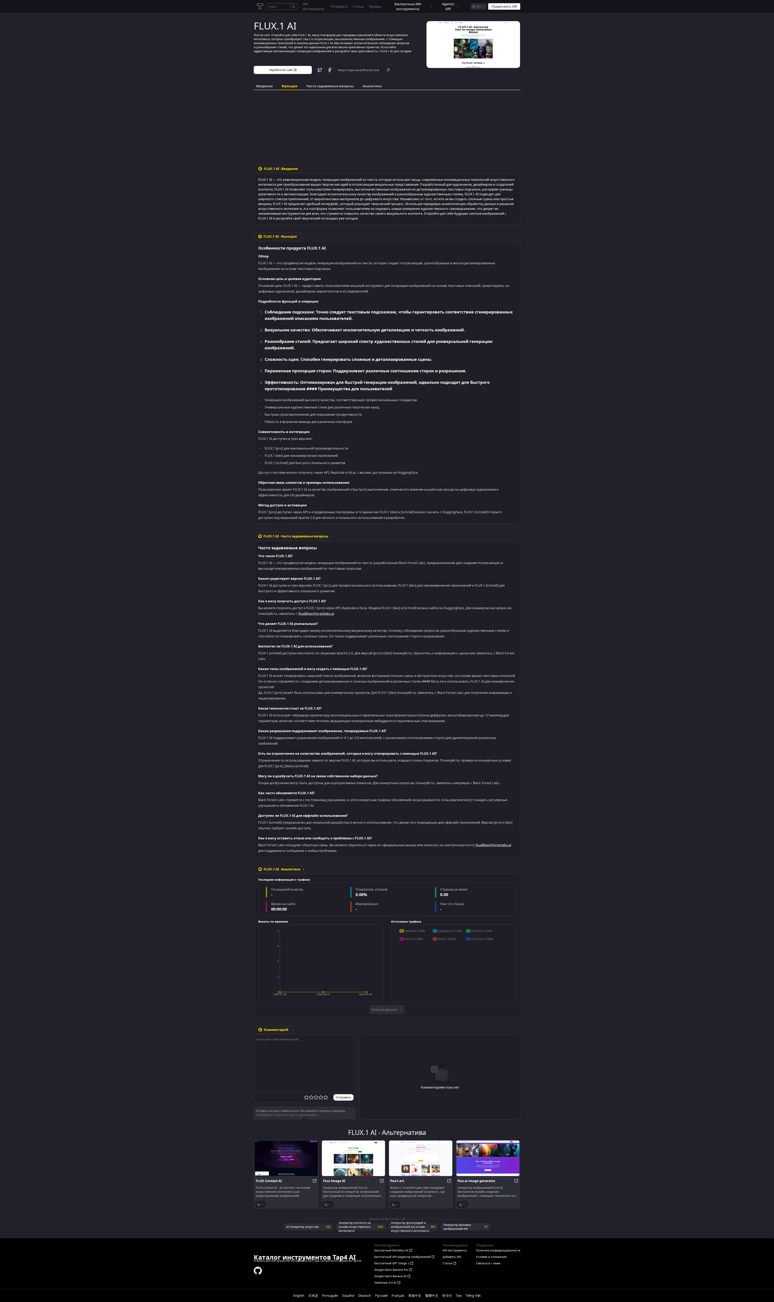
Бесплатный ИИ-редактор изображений (402, 1257)
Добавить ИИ (452, 1257)
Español (348, 1295)
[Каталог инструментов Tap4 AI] (260, 6)
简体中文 (414, 1295)
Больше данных (384, 1009)
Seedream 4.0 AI (385, 1282)
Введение (264, 86)
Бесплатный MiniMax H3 (391, 1250)
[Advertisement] (387, 124)
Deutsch (364, 1295)
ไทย (459, 1295)
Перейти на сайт (281, 70)
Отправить (339, 6)
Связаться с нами (488, 1263)
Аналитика (372, 86)
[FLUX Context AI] (286, 1158)
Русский (381, 1295)
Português (330, 1295)
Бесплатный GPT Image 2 (391, 1263)
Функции (290, 86)
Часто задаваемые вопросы (330, 86)
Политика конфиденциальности (498, 1250)
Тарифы (375, 6)
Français (398, 1295)
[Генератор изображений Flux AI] (353, 1158)
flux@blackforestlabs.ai (316, 613)
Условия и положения (491, 1257)
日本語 (313, 1295)
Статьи (358, 6)
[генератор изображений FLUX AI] (488, 1158)
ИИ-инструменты (313, 6)
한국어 (447, 1295)
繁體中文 (431, 1295)
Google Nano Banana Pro (391, 1270)
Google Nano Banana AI (390, 1276)
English (298, 1295)
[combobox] (478, 6)
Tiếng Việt (473, 1295)
